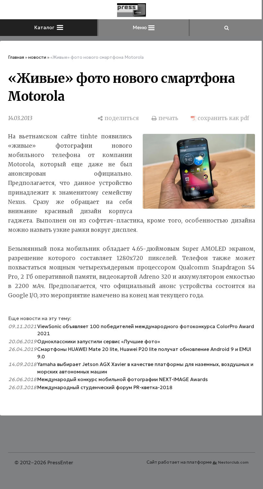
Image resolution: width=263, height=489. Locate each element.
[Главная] (131, 10)
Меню (140, 27)
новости (37, 57)
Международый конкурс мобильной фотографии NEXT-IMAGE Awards (122, 379)
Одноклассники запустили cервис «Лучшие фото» (98, 341)
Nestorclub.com (233, 462)
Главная (16, 57)
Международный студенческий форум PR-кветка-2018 (105, 387)
